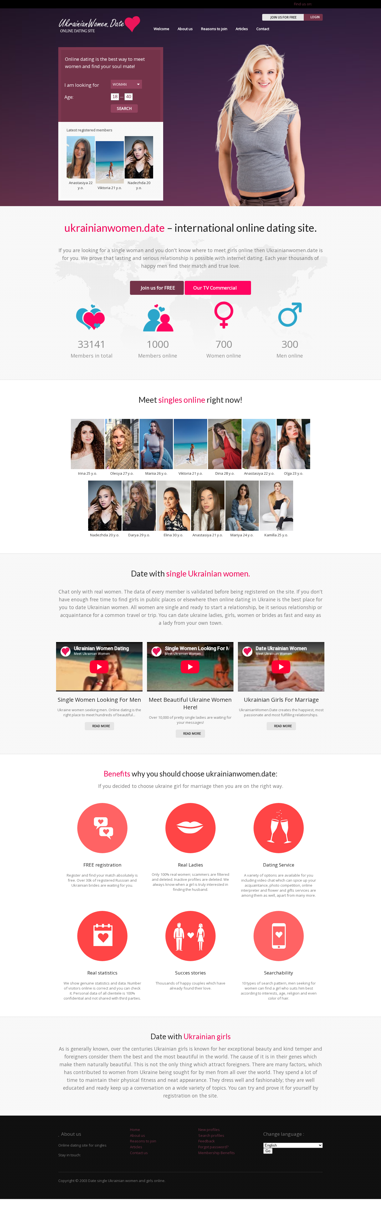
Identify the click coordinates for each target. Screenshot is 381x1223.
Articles (242, 28)
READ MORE (100, 726)
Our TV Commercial (215, 287)
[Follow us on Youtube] (316, 3)
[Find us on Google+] (321, 3)
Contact (262, 28)
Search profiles (211, 1135)
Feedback (206, 1141)
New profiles (209, 1129)
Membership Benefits (216, 1152)
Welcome (161, 28)
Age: (68, 97)
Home (135, 1129)
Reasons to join (214, 28)
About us (185, 28)
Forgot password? (213, 1146)
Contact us (139, 1152)
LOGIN (315, 17)
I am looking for (81, 85)
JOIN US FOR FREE (283, 17)
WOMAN (120, 84)
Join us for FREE (157, 287)
